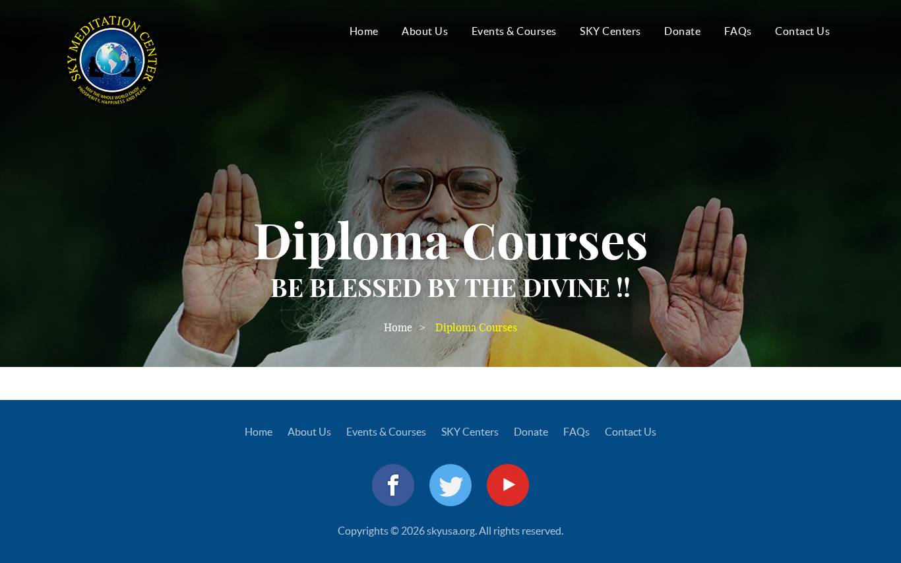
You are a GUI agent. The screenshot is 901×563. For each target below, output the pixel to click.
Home (364, 31)
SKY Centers (610, 31)
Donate (682, 31)
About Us (425, 31)
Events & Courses (514, 31)
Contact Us (802, 31)
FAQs (738, 31)
